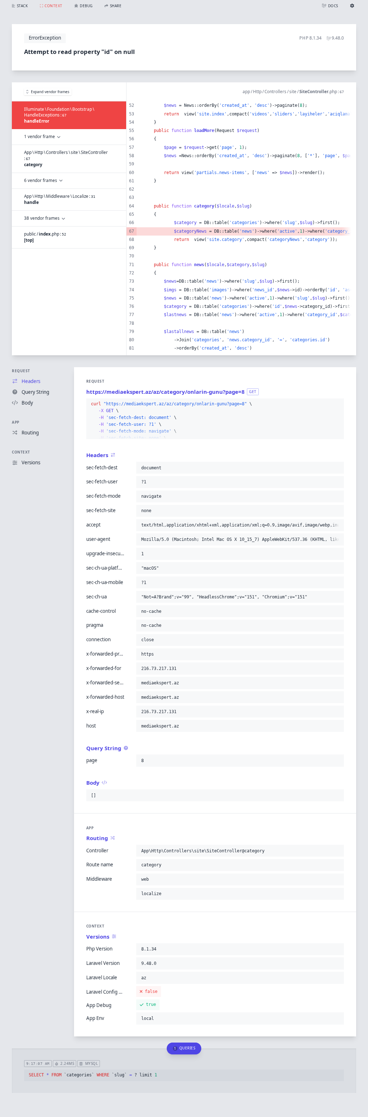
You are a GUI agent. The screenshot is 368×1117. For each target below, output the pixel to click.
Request (21, 370)
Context (21, 452)
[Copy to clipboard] (337, 404)
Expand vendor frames (50, 91)
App (15, 422)
